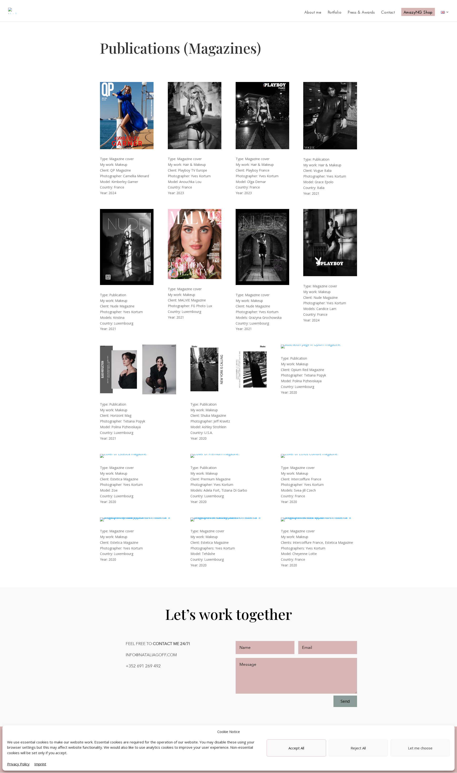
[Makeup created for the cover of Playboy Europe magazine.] (194, 148)
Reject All (358, 748)
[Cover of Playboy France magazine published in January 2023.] (262, 148)
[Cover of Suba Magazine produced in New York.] (228, 393)
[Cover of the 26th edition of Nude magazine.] (262, 283)
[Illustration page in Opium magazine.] (311, 344)
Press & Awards (361, 12)
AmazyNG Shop (418, 12)
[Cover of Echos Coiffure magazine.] (309, 454)
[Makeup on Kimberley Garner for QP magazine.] (127, 148)
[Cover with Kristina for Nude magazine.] (127, 283)
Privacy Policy (18, 764)
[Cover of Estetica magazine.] (123, 454)
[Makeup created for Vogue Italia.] (330, 148)
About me (312, 12)
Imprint (40, 764)
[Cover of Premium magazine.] (214, 454)
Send (345, 701)
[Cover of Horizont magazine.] (138, 393)
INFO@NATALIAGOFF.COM (151, 655)
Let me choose (420, 748)
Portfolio (335, 12)
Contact (388, 12)
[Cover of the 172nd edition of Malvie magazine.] (194, 277)
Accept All (296, 748)
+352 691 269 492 (143, 666)
